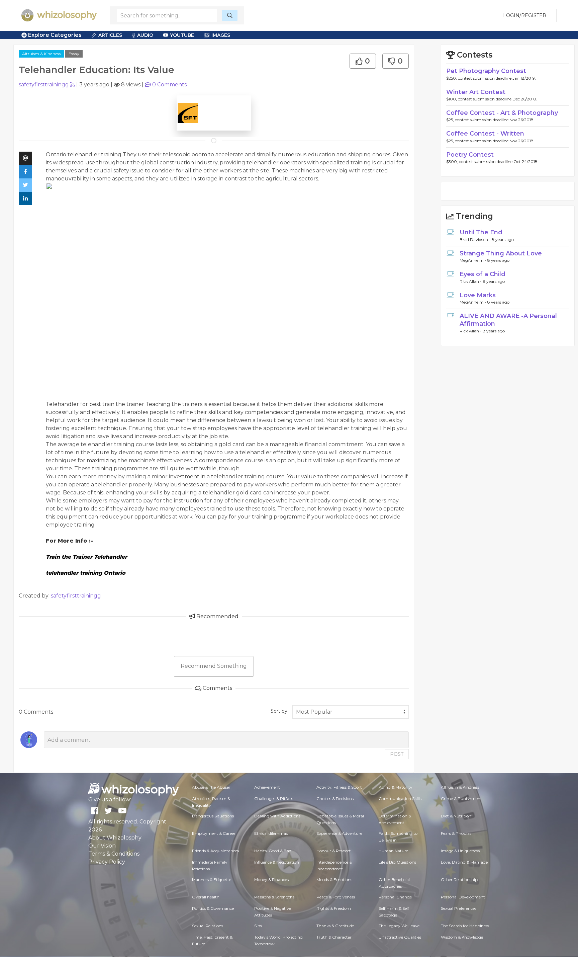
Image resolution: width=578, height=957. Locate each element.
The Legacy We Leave (399, 925)
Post (396, 754)
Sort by (279, 711)
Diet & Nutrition (456, 815)
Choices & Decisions (335, 798)
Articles (110, 35)
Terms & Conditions (113, 854)
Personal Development (463, 896)
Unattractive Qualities (400, 937)
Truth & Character (334, 937)
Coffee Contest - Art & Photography (502, 112)
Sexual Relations (207, 925)
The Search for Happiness (465, 925)
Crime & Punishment (461, 798)
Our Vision (102, 846)
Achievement (267, 787)
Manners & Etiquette (211, 879)
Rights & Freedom (333, 908)
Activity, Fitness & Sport (339, 787)
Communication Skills (400, 798)
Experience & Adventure (339, 833)
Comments (169, 84)
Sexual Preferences (458, 908)
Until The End (481, 232)
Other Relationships (460, 879)
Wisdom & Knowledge (462, 937)
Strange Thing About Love (501, 253)
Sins (258, 925)
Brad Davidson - (476, 239)
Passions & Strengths (274, 896)
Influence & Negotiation (276, 862)
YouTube (182, 35)
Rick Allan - (471, 281)
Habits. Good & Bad (272, 850)
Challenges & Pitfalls (273, 798)
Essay (74, 53)
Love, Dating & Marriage (464, 862)
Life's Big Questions (397, 862)
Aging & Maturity (395, 787)
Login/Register (524, 15)
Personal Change (395, 896)
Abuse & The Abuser (211, 787)
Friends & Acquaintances (215, 850)
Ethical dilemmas (271, 833)
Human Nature (393, 850)
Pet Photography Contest (486, 71)
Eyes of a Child (482, 274)
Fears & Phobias (456, 833)
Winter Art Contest (475, 92)
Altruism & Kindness (41, 53)
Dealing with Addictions (277, 815)
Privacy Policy (106, 862)
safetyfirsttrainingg (44, 84)
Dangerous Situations (213, 815)
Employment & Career (213, 833)
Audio (145, 35)
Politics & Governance (213, 908)
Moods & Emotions (334, 879)
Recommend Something (214, 666)
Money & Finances (271, 879)
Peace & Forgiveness (335, 896)
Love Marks (478, 295)
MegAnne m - (473, 260)
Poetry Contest (470, 154)
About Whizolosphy (114, 837)
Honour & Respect (333, 850)
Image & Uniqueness (460, 850)
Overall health (205, 896)
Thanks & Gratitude (335, 925)
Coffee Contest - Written (485, 133)
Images (220, 35)
